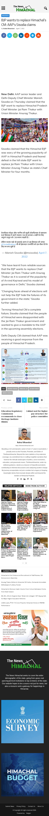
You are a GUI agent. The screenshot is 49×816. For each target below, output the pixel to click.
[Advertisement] (24, 66)
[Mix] (38, 35)
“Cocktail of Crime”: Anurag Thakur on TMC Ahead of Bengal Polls (24, 527)
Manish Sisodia (7, 393)
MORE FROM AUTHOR (35, 486)
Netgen (28, 813)
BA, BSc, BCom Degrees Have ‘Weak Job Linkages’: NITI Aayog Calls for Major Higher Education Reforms (23, 597)
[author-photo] (24, 434)
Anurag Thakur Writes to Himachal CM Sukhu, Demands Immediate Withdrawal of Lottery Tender (8, 506)
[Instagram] (21, 479)
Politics (5, 15)
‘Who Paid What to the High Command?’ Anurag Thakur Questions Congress (40, 505)
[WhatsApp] (15, 35)
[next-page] (26, 563)
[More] (41, 400)
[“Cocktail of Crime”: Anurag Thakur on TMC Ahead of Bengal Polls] (24, 518)
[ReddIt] (26, 35)
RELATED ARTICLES (13, 486)
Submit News (10, 806)
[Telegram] (32, 35)
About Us (41, 806)
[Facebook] (3, 35)
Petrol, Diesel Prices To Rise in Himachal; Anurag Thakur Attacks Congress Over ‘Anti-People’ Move (8, 553)
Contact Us (31, 806)
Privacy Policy (21, 806)
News (4, 523)
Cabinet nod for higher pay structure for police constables (37, 414)
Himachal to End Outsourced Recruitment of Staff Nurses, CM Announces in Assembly (22, 576)
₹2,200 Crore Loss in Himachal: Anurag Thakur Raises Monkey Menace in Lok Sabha (40, 553)
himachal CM (23, 389)
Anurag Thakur (12, 389)
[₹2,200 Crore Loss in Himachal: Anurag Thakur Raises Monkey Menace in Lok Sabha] (40, 542)
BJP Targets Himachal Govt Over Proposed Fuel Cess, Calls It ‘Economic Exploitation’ (40, 528)
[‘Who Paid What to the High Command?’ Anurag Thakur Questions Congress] (40, 495)
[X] (9, 35)
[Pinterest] (28, 479)
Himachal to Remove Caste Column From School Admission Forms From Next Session (23, 590)
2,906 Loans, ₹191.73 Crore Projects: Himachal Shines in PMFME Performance (23, 604)
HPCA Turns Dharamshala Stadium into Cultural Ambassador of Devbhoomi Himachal (6, 529)
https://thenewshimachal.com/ (24, 445)
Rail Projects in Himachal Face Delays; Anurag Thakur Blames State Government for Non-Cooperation (23, 554)
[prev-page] (23, 563)
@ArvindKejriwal (8, 244)
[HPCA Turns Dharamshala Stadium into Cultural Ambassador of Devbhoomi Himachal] (8, 518)
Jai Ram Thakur (34, 389)
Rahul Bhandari (9, 28)
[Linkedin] (21, 35)
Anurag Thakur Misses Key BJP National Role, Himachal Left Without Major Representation (22, 506)
